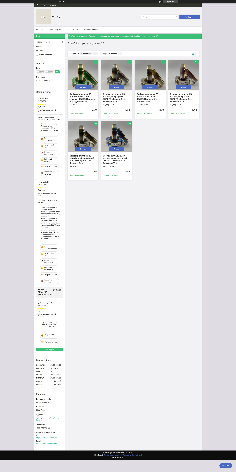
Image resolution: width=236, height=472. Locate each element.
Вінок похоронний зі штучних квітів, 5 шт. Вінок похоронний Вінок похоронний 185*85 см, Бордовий (50, 211)
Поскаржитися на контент (113, 455)
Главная (39, 29)
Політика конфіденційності (132, 455)
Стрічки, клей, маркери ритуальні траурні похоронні (110, 36)
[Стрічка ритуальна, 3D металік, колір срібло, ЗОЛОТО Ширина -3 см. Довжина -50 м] (116, 75)
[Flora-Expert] (43, 17)
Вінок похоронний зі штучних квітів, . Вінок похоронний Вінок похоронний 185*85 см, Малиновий (50, 234)
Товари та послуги (79, 36)
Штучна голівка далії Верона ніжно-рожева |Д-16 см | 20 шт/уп (50, 325)
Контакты (76, 29)
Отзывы (39, 50)
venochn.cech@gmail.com (46, 443)
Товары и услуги (53, 29)
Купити (83, 87)
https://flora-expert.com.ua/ (46, 438)
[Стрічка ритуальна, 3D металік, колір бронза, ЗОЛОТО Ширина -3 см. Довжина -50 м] (150, 75)
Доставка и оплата (91, 29)
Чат (227, 466)
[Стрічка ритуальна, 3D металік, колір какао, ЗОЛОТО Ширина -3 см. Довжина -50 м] (183, 75)
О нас (67, 29)
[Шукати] (176, 17)
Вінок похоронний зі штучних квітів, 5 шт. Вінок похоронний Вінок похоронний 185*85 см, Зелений (50, 223)
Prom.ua (130, 453)
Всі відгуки (50, 349)
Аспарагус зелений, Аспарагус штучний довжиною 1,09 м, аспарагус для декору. (50, 127)
